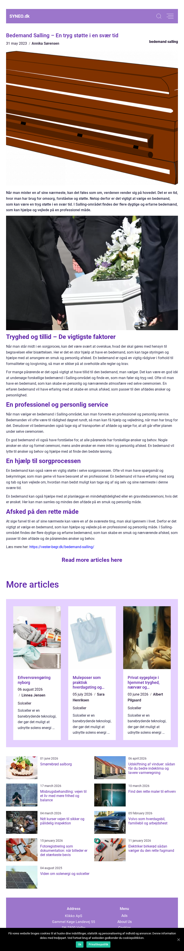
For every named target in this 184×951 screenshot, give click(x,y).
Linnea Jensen (33, 695)
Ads (124, 916)
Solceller (24, 703)
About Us (124, 922)
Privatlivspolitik (98, 944)
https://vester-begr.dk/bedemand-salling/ (61, 547)
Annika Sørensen (45, 43)
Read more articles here (92, 560)
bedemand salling (163, 42)
